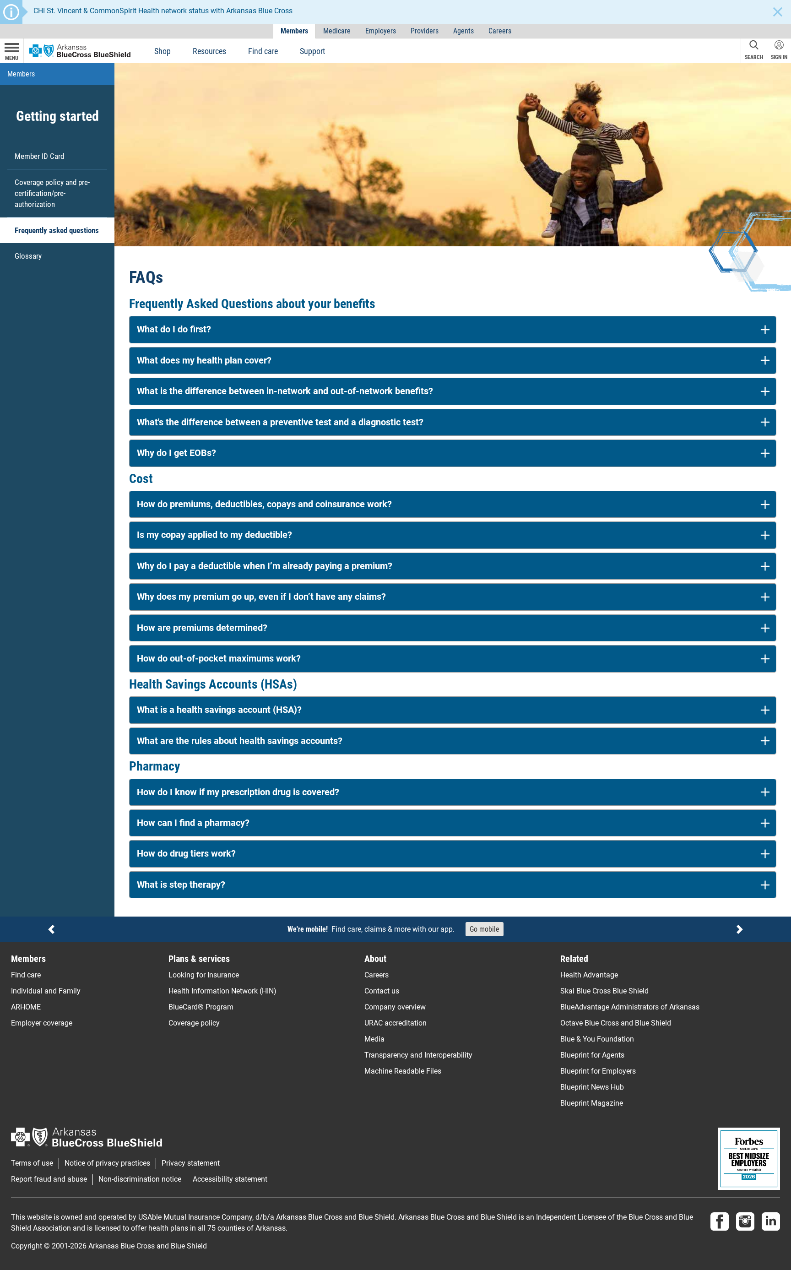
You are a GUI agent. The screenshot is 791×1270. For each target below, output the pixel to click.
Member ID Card (39, 156)
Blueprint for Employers (598, 1071)
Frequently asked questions (57, 230)
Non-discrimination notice (139, 1179)
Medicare (337, 31)
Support (312, 51)
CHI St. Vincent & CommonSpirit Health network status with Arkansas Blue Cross (163, 10)
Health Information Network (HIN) (222, 991)
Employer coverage (41, 1023)
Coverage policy (194, 1023)
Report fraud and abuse (49, 1179)
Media (374, 1039)
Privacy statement (191, 1163)
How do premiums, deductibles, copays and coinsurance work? (264, 504)
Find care (263, 51)
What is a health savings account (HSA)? (219, 710)
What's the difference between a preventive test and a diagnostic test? (280, 422)
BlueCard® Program (200, 1007)
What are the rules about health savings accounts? (239, 741)
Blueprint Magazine (591, 1103)
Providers (425, 31)
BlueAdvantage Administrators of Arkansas (629, 1007)
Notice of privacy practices (107, 1163)
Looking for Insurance (203, 975)
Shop (162, 51)
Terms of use (32, 1163)
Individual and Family (46, 991)
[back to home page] (79, 50)
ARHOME (26, 1007)
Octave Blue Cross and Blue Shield (615, 1023)
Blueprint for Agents (592, 1055)
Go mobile (484, 929)
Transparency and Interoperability (418, 1055)
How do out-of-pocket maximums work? (219, 658)
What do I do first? (174, 329)
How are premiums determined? (202, 628)
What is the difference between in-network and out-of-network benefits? (285, 391)
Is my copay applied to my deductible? (214, 535)
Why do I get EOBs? (176, 453)
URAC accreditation (395, 1023)
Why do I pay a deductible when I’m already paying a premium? (264, 566)
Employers (380, 31)
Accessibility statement (230, 1179)
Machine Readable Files (402, 1071)
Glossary (28, 256)
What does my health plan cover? (204, 360)
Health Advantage (589, 975)
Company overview (395, 1007)
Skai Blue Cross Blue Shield (604, 991)
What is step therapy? (181, 884)
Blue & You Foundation (597, 1039)
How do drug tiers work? (186, 853)
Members (294, 31)
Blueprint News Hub (592, 1087)
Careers (499, 31)
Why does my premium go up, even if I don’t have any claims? (261, 597)
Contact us (381, 991)
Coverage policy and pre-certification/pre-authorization (52, 193)
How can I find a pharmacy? (193, 823)
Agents (463, 31)
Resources (209, 51)
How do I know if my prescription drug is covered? (238, 792)
